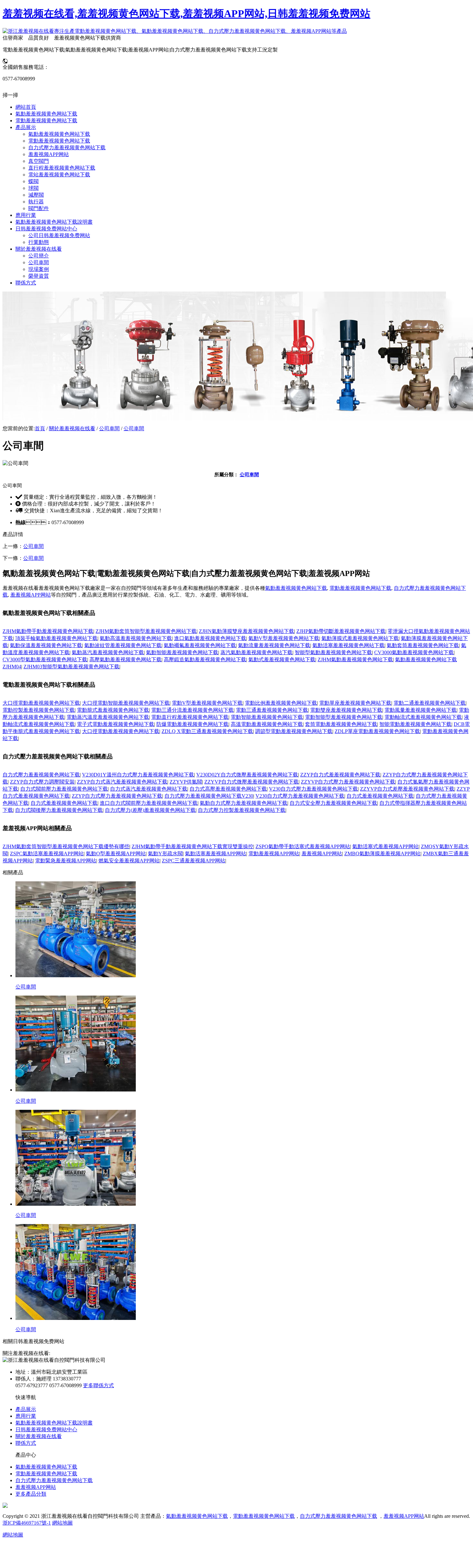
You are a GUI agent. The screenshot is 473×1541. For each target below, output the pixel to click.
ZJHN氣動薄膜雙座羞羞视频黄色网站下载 (246, 631)
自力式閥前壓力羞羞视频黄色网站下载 (64, 789)
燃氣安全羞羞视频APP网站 (129, 860)
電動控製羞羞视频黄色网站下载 (39, 710)
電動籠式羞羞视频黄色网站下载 (113, 710)
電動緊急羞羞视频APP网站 (65, 860)
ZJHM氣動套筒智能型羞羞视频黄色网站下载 (146, 631)
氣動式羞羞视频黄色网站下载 (281, 659)
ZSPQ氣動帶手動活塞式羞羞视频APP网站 (302, 846)
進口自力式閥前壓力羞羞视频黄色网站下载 (149, 803)
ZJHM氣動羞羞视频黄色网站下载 (355, 659)
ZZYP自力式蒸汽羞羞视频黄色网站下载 (122, 781)
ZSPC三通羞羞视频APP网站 (193, 860)
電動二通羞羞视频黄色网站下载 (430, 703)
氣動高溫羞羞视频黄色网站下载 (136, 638)
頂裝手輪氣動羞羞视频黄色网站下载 (56, 638)
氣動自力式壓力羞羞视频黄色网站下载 (243, 803)
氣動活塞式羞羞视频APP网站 (385, 846)
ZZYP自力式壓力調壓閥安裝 (42, 781)
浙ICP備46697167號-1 (27, 1523)
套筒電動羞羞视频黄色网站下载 (341, 724)
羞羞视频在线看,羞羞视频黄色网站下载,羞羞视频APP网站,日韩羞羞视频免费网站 (186, 13)
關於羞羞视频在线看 (72, 428)
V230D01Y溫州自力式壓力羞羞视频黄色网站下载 (138, 774)
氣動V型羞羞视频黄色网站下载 (283, 638)
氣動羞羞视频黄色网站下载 (296, 588)
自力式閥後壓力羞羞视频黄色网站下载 (59, 810)
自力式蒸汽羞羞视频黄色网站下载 (148, 789)
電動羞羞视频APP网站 (273, 853)
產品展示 (25, 1409)
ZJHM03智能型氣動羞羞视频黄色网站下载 (71, 666)
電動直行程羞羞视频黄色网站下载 (189, 717)
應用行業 (25, 1416)
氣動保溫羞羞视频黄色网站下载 (46, 645)
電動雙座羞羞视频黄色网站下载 (346, 710)
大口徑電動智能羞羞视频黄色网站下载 (126, 703)
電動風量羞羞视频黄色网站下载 (421, 710)
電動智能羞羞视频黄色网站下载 (267, 717)
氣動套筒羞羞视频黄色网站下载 (423, 645)
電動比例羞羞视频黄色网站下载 (281, 703)
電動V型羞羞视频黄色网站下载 (207, 703)
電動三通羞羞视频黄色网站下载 (272, 710)
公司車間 (109, 428)
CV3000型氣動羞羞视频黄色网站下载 (45, 659)
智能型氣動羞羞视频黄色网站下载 (333, 652)
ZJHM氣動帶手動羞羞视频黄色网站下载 (48, 631)
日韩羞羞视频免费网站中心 (46, 1429)
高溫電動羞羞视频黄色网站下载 (267, 724)
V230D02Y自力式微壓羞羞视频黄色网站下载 (247, 774)
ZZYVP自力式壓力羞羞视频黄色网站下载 (348, 781)
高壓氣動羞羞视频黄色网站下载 (125, 659)
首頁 (40, 428)
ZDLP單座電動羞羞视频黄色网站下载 (377, 731)
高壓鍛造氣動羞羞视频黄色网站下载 (205, 659)
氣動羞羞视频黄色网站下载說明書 (54, 1422)
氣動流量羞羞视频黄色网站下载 (274, 645)
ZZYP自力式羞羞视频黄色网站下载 (340, 774)
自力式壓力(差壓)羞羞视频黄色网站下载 (150, 810)
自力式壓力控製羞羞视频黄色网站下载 (241, 810)
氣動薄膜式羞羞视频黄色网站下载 (360, 638)
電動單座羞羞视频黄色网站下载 (355, 703)
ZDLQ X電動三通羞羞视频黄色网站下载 (207, 731)
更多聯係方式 (98, 1385)
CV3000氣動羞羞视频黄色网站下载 (414, 652)
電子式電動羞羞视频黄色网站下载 (115, 724)
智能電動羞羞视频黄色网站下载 (415, 724)
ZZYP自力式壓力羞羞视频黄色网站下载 (117, 796)
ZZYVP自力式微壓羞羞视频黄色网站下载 (251, 781)
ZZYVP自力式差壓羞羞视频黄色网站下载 (407, 789)
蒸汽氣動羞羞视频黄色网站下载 (256, 652)
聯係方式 (25, 1443)
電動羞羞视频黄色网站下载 (360, 588)
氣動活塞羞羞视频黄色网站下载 (348, 645)
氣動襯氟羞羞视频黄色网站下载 (200, 645)
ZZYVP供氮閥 (186, 781)
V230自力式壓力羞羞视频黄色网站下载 (313, 789)
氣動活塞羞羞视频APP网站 (215, 853)
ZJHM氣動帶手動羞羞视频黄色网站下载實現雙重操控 (192, 846)
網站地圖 (62, 1523)
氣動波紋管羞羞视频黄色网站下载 (123, 645)
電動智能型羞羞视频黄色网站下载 (343, 717)
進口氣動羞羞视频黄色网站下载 (210, 638)
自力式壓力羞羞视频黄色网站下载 (41, 774)
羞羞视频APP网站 (30, 595)
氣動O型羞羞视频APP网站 (116, 853)
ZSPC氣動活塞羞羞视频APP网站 (47, 853)
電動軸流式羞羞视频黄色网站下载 (423, 717)
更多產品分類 (30, 1494)
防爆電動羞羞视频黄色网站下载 (192, 724)
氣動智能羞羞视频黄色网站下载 (182, 652)
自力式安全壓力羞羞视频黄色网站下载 (333, 803)
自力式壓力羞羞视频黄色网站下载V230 (208, 796)
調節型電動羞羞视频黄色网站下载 (293, 731)
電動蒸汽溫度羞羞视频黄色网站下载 (108, 717)
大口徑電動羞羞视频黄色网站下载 (41, 703)
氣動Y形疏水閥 (165, 853)
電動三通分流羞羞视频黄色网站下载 (192, 710)
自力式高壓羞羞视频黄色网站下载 (228, 789)
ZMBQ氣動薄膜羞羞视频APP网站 (382, 853)
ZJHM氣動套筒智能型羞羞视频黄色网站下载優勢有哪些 (66, 846)
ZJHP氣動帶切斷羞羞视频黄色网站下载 (340, 631)
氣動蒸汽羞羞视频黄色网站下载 (108, 652)
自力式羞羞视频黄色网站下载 (380, 796)
